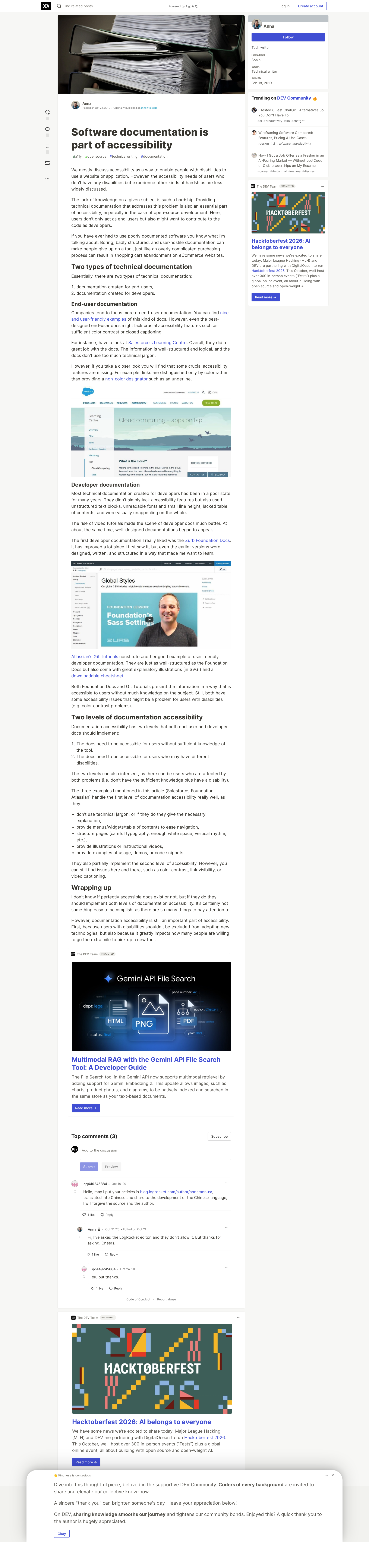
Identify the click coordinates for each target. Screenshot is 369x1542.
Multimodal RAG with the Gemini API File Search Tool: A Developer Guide (146, 1063)
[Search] (59, 6)
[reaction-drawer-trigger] (47, 114)
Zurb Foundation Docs (207, 540)
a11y (77, 156)
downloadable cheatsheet (97, 675)
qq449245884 (95, 1184)
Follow (288, 37)
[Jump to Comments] (47, 131)
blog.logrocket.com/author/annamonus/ (176, 1192)
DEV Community (294, 98)
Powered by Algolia (182, 6)
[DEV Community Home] (46, 6)
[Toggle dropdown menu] (228, 954)
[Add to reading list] (47, 148)
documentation (154, 156)
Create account (310, 6)
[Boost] (47, 162)
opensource (95, 156)
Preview (111, 1167)
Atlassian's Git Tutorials (94, 656)
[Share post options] (47, 178)
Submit (89, 1167)
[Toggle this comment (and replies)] (75, 1191)
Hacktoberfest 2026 (204, 1437)
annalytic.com (149, 107)
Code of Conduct (138, 1299)
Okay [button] (62, 1534)
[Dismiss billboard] (333, 1475)
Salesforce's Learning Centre (157, 342)
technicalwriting (124, 156)
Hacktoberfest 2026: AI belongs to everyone (141, 1422)
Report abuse (166, 1299)
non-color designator (126, 378)
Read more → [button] (86, 1108)
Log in (285, 6)
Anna (86, 103)
